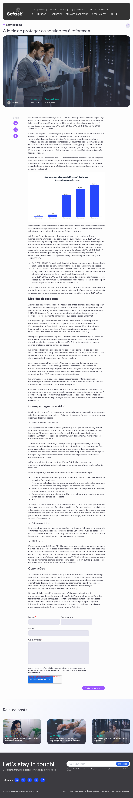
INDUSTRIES (56, 14)
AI (33, 14)
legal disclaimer (81, 791)
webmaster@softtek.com (120, 791)
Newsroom (81, 9)
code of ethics (93, 791)
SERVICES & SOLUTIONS (77, 14)
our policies (105, 791)
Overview (52, 9)
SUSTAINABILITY (99, 14)
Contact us (104, 9)
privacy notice (68, 791)
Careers (92, 9)
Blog (71, 9)
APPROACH (42, 14)
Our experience (38, 9)
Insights (63, 9)
